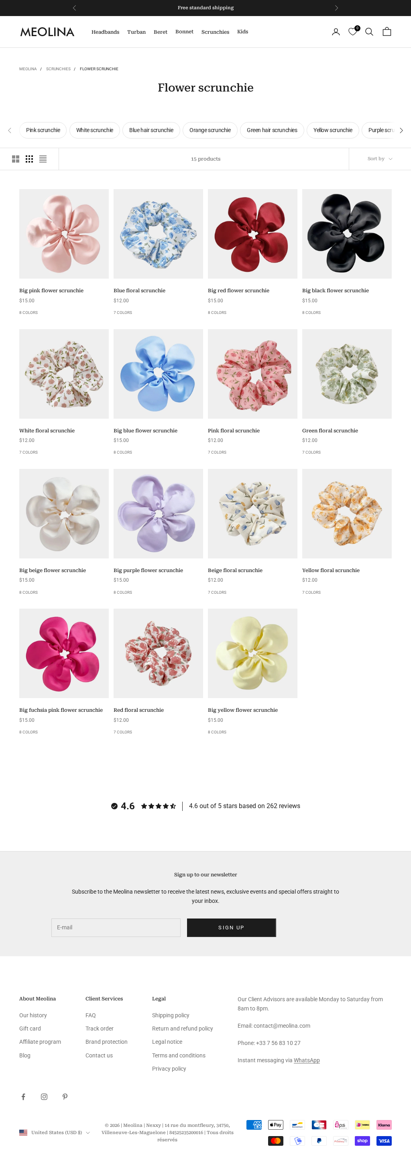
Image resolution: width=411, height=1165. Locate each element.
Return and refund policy (182, 1028)
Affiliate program (40, 1042)
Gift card (30, 1028)
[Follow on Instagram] (44, 1097)
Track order (99, 1028)
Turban (136, 32)
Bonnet (184, 32)
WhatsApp (307, 1060)
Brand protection (106, 1042)
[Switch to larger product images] (15, 159)
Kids (242, 32)
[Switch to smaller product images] (29, 159)
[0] (352, 32)
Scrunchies (215, 32)
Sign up (231, 928)
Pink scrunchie (43, 130)
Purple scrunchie (387, 130)
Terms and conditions (179, 1055)
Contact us (99, 1055)
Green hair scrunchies (272, 130)
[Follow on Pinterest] (65, 1097)
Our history (33, 1015)
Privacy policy (169, 1068)
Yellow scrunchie (332, 130)
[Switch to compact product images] (43, 159)
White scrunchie (94, 130)
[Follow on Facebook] (23, 1097)
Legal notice (167, 1042)
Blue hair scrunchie (151, 130)
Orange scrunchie (210, 130)
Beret (160, 32)
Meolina (28, 69)
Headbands (105, 32)
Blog (25, 1055)
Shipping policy (170, 1015)
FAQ (90, 1015)
